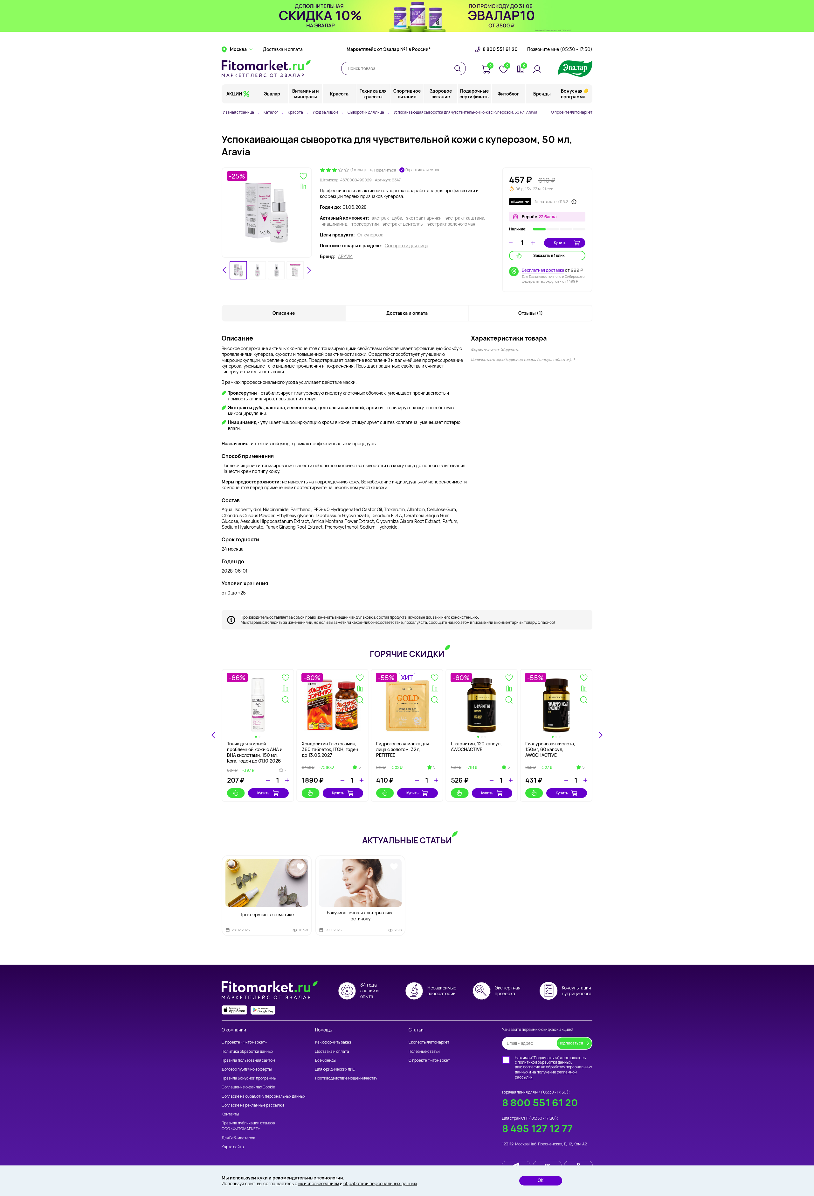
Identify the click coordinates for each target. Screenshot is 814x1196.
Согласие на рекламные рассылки (253, 1105)
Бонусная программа (573, 94)
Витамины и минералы (305, 94)
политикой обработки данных (544, 1062)
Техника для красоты (373, 94)
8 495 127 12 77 (537, 1128)
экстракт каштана (464, 218)
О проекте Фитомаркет (571, 112)
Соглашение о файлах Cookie (248, 1087)
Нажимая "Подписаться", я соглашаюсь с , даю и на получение (553, 1067)
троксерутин (365, 224)
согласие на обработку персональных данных (553, 1069)
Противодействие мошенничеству (346, 1078)
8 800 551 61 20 (500, 49)
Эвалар (272, 94)
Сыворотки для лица (406, 246)
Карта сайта (233, 1147)
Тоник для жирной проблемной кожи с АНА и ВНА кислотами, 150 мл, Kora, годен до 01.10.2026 (254, 752)
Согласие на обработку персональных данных (263, 1096)
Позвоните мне (559, 49)
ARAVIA (345, 256)
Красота (339, 94)
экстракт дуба (387, 218)
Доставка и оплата (283, 49)
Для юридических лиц (335, 1069)
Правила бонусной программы (249, 1078)
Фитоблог (508, 94)
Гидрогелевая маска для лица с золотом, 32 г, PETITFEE (402, 749)
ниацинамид (334, 224)
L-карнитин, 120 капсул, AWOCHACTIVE (476, 746)
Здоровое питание (441, 94)
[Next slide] (309, 270)
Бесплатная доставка (543, 270)
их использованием (318, 1183)
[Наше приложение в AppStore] (234, 1010)
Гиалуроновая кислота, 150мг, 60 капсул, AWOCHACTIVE (550, 749)
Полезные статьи (424, 1051)
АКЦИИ (234, 94)
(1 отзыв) (358, 170)
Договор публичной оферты (247, 1069)
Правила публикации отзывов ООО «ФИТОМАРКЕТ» (248, 1125)
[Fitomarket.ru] (266, 68)
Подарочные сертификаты (474, 94)
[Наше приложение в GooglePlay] (263, 1010)
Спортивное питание (407, 94)
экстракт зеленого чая (451, 224)
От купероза (370, 235)
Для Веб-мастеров (238, 1138)
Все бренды (325, 1060)
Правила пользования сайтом (248, 1060)
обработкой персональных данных (380, 1183)
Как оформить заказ (333, 1042)
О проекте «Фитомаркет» (244, 1042)
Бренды (542, 94)
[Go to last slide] (225, 270)
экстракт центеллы (403, 224)
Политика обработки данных (247, 1051)
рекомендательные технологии (307, 1178)
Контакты (230, 1114)
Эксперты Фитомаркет (429, 1042)
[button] (238, 270)
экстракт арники (424, 218)
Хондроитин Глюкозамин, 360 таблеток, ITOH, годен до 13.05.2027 (330, 749)
